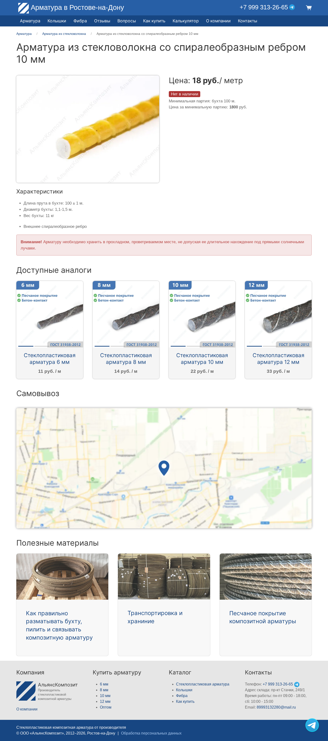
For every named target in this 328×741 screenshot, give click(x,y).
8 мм (104, 690)
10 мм (105, 696)
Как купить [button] (154, 20)
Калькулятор (186, 20)
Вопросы (126, 20)
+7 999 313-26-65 (264, 7)
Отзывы (102, 20)
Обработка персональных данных (151, 733)
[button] (307, 7)
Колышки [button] (57, 20)
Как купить (185, 701)
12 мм (105, 701)
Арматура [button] (30, 20)
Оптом (105, 707)
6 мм (104, 684)
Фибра (80, 20)
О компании (218, 20)
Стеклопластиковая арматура (202, 684)
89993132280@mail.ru (276, 707)
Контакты (247, 20)
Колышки (184, 690)
